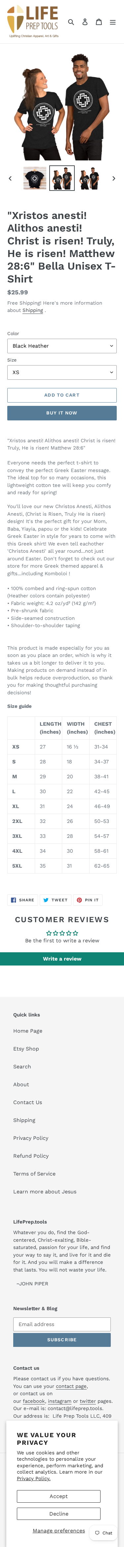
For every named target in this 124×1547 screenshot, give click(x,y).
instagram (59, 1401)
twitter (88, 1401)
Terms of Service (34, 1174)
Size (12, 360)
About (21, 1084)
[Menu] (113, 21)
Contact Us (27, 1102)
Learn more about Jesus (44, 1191)
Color (13, 333)
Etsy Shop (26, 1049)
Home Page (27, 1031)
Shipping (32, 310)
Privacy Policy (30, 1138)
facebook (34, 1401)
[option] (35, 178)
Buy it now (61, 412)
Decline (58, 1514)
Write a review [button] (62, 959)
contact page (71, 1386)
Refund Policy (31, 1156)
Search (22, 1066)
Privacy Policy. (34, 1479)
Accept (59, 1496)
